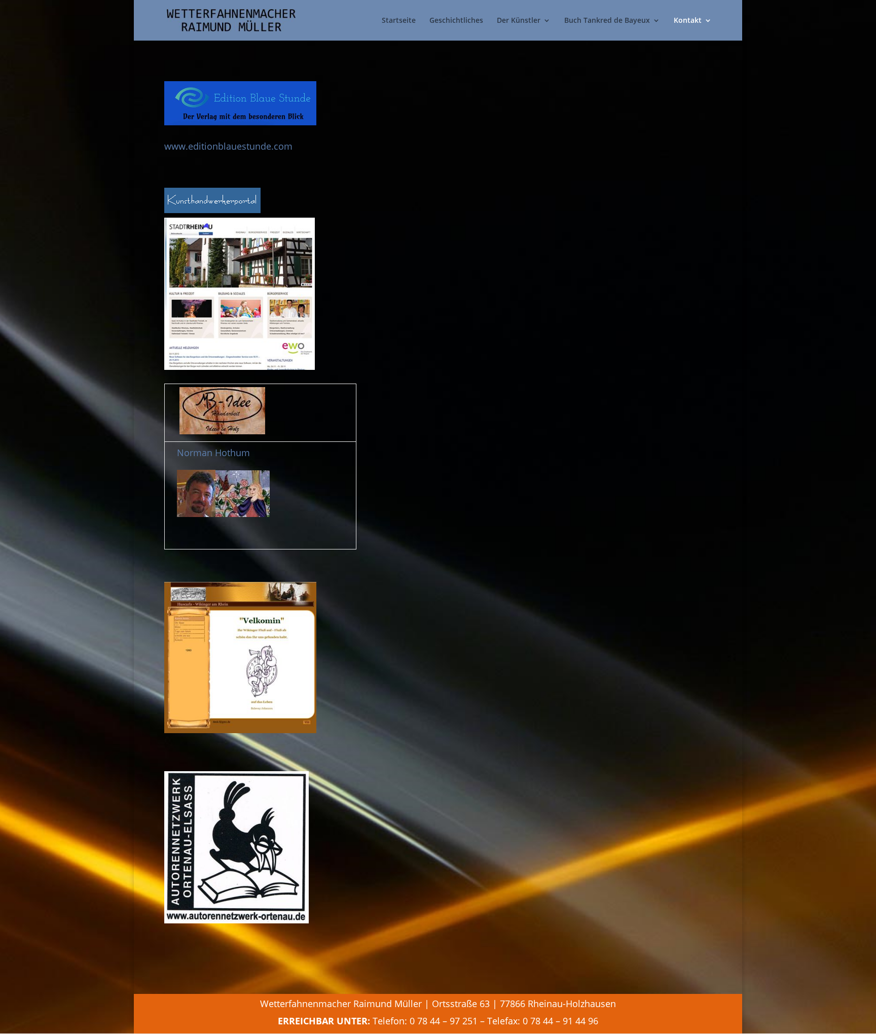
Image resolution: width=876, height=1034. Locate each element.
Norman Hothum (213, 452)
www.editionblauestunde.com (228, 146)
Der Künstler (518, 21)
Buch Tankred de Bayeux (607, 21)
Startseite (399, 21)
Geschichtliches (456, 21)
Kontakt (688, 21)
